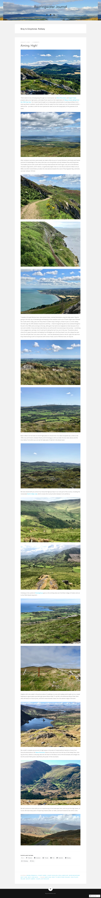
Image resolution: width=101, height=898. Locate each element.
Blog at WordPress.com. (50, 893)
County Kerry (42, 875)
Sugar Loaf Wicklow (42, 879)
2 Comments (35, 42)
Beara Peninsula (40, 752)
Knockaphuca (39, 593)
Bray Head (48, 877)
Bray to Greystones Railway (61, 877)
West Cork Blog (33, 877)
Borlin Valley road (32, 494)
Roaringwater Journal (50, 6)
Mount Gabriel (30, 879)
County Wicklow (52, 875)
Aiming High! (29, 45)
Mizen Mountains (61, 98)
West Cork (24, 877)
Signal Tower (72, 98)
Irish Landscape (63, 875)
